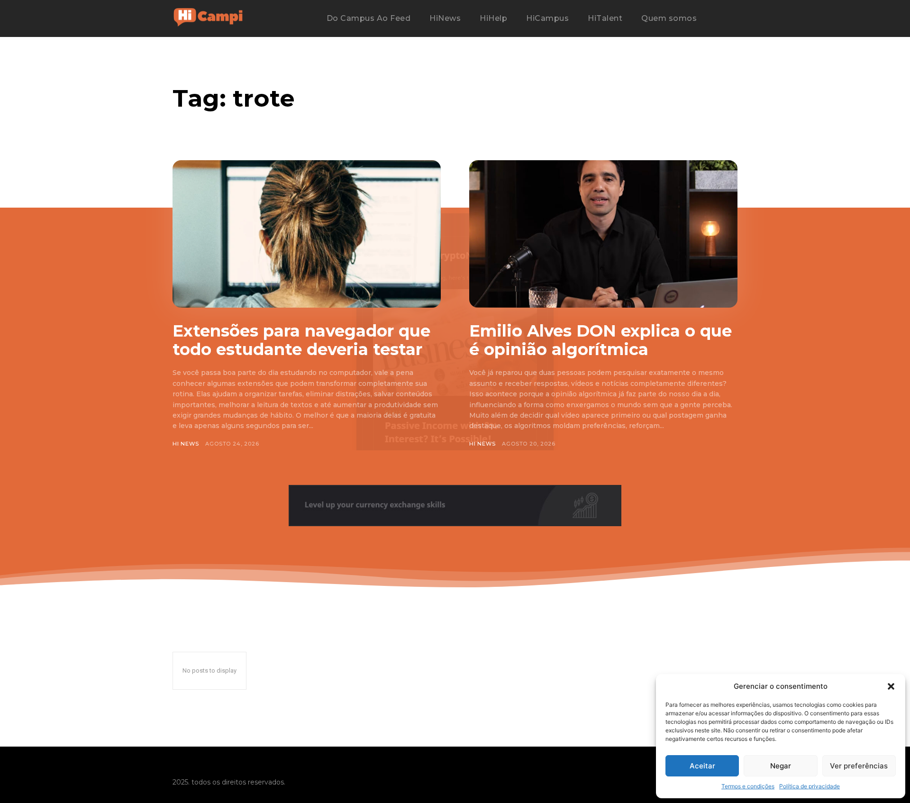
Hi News (186, 443)
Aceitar (702, 765)
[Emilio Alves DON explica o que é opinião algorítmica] (603, 234)
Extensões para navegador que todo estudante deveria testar (301, 340)
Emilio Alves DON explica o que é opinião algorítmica (600, 340)
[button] (891, 686)
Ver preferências (859, 765)
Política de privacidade (809, 786)
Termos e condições (747, 786)
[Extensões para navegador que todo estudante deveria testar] (307, 234)
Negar (780, 765)
